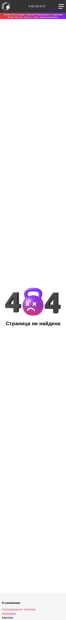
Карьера (7, 617)
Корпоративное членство (19, 609)
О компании (11, 603)
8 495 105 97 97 (37, 6)
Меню (61, 6)
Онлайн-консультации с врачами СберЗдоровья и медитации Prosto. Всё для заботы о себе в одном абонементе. (33, 15)
